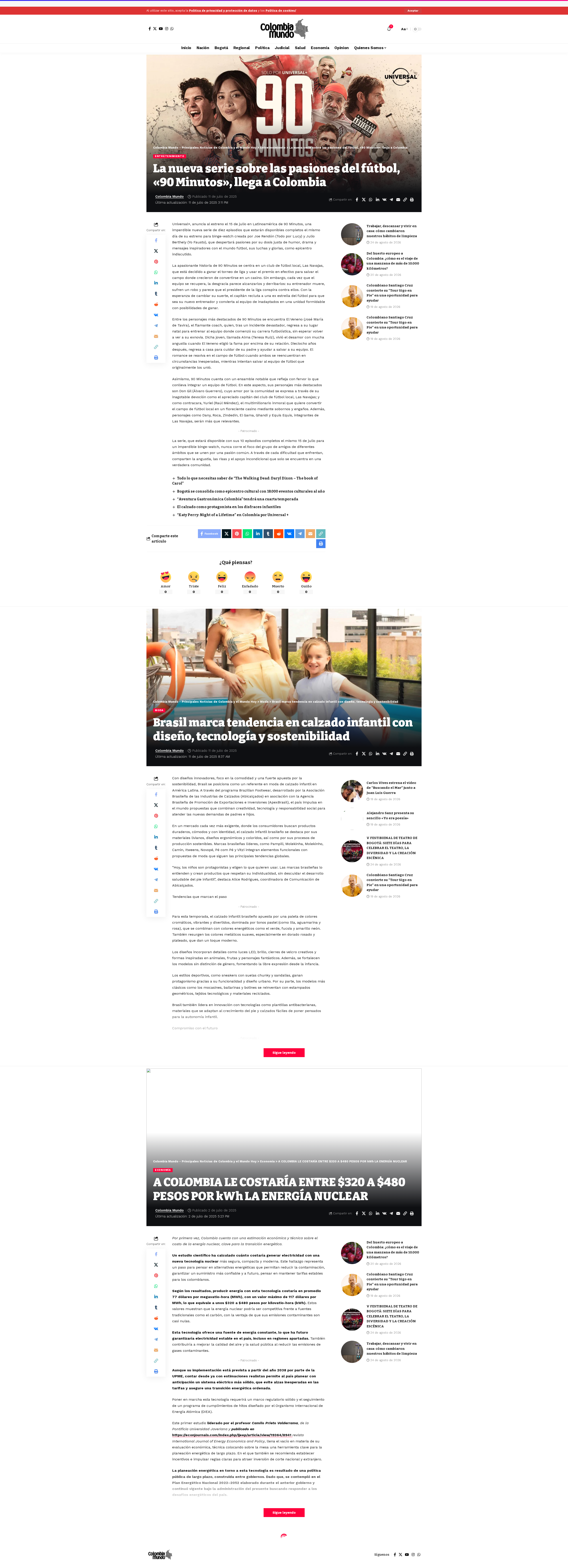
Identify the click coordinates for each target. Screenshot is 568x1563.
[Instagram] (166, 28)
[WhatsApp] (172, 28)
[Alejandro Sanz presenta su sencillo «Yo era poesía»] (352, 819)
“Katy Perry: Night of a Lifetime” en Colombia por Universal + (232, 515)
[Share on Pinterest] (156, 261)
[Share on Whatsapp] (370, 199)
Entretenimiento (169, 156)
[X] (155, 28)
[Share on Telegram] (391, 199)
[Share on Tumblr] (156, 293)
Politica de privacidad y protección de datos (223, 10)
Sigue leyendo (284, 1053)
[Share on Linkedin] (377, 199)
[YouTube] (161, 28)
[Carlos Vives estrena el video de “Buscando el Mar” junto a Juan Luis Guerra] (352, 791)
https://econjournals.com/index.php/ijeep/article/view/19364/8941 (232, 1435)
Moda (159, 710)
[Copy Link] (405, 199)
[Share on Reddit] (156, 304)
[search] (395, 29)
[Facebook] (150, 28)
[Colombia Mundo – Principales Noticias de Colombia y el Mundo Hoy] (160, 1554)
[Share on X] (364, 199)
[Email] (398, 199)
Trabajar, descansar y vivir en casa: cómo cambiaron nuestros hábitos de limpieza (392, 231)
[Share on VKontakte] (384, 199)
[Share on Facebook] (357, 199)
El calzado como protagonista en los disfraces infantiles (229, 507)
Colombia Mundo (169, 197)
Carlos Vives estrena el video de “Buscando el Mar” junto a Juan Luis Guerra (391, 788)
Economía (163, 1169)
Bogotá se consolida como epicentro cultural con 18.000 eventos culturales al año (251, 491)
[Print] (412, 199)
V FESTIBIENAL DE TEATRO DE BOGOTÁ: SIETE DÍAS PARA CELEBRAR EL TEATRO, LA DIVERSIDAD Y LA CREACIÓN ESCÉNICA (392, 848)
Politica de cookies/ (281, 10)
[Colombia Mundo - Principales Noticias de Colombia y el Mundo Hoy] (284, 29)
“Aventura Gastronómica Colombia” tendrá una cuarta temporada (237, 499)
